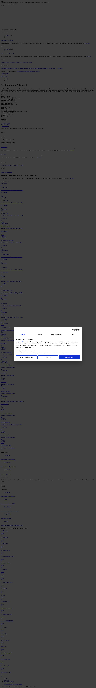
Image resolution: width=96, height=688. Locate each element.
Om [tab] (73, 334)
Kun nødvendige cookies (26, 357)
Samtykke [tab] (22, 334)
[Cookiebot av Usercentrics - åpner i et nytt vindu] (73, 330)
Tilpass (47, 357)
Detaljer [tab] (40, 334)
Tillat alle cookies (69, 357)
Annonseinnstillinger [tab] (56, 334)
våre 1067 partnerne (24, 342)
